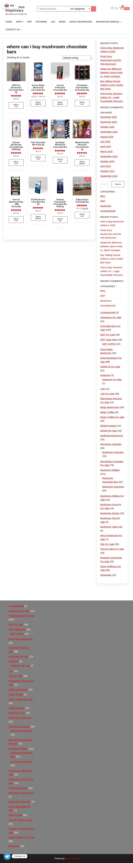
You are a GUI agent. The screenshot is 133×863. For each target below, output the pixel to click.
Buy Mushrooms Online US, (59, 588)
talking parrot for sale (98, 592)
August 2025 (106, 137)
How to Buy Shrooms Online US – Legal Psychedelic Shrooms (111, 97)
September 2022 (109, 176)
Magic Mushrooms (81, 22)
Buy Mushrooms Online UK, (89, 588)
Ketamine (41, 22)
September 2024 (109, 156)
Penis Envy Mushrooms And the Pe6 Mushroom (110, 60)
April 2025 (105, 146)
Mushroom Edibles (107, 22)
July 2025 (105, 141)
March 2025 (106, 151)
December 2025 (108, 117)
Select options (38, 103)
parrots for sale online (42, 592)
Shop (19, 22)
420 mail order (111, 588)
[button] (124, 9)
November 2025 (108, 122)
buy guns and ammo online (44, 596)
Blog (102, 196)
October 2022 (107, 171)
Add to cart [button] (16, 105)
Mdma (62, 22)
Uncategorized (107, 211)
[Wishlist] (112, 9)
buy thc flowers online (18, 592)
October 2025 (107, 127)
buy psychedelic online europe (70, 592)
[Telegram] (7, 856)
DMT (29, 22)
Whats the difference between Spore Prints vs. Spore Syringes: (111, 73)
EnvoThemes (72, 858)
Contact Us (12, 29)
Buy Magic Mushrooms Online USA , (26, 588)
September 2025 (109, 132)
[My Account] (116, 9)
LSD (53, 22)
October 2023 (107, 161)
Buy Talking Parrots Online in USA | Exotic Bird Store (111, 85)
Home (8, 22)
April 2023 (105, 166)
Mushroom (105, 206)
